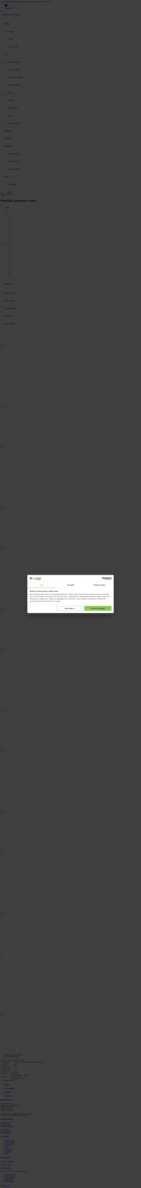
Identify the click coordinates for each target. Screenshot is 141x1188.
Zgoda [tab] (42, 585)
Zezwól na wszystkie (98, 608)
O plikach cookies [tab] (99, 585)
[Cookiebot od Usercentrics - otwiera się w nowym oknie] (103, 578)
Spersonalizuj (69, 608)
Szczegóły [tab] (70, 585)
